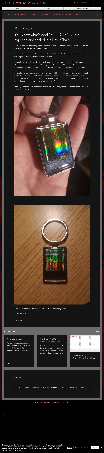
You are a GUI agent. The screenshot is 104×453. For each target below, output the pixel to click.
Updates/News (21, 15)
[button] (97, 15)
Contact (59, 402)
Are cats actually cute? (15, 339)
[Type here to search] (97, 2)
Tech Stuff (23, 313)
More (77, 15)
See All (97, 331)
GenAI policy (66, 402)
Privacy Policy (18, 450)
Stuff (16, 313)
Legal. (54, 402)
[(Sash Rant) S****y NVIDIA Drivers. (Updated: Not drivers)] (85, 343)
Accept (95, 448)
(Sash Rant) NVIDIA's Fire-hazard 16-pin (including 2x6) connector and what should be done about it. (50, 340)
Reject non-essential (81, 448)
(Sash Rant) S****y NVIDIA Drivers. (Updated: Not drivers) (84, 356)
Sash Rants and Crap (62, 15)
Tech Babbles (45, 15)
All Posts (7, 15)
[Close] (101, 447)
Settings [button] (69, 448)
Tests (33, 15)
